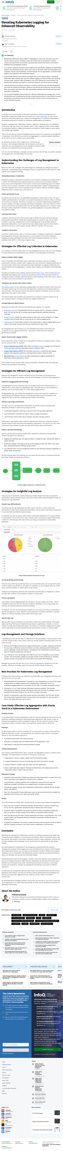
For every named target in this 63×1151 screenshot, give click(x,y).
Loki (5, 655)
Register (50, 1)
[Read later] (11, 51)
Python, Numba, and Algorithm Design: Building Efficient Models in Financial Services (13, 984)
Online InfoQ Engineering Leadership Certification (38, 1080)
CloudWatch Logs (36, 346)
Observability (51, 915)
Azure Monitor (19, 356)
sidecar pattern (9, 287)
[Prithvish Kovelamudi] (3, 36)
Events (4, 1072)
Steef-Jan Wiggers (9, 44)
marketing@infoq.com (7, 1147)
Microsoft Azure (9, 356)
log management (39, 663)
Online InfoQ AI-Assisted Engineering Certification (39, 1088)
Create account (6, 1064)
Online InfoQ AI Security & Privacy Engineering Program (40, 1066)
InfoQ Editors (5, 1077)
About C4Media (6, 1083)
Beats (56, 273)
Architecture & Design (30, 915)
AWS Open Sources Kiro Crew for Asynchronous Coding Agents (11, 971)
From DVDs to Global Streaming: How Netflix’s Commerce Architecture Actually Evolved (41, 977)
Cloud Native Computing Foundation (23, 920)
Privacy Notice (45, 1144)
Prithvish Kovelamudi (10, 36)
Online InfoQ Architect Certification (38, 1073)
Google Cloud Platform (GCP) (13, 351)
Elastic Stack (40, 273)
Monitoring (30, 918)
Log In (4, 1067)
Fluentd (38, 275)
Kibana (20, 516)
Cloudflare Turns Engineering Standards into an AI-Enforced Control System (17, 940)
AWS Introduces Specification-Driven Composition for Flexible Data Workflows (47, 938)
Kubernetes (43, 116)
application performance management (47, 920)
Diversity (4, 1093)
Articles (13, 15)
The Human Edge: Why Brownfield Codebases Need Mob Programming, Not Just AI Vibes (47, 949)
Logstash (23, 275)
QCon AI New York (39, 1098)
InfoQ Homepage (5, 15)
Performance (34, 923)
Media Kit (4, 1085)
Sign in (58, 1)
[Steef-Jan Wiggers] (3, 44)
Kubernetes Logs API (10, 310)
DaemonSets (8, 322)
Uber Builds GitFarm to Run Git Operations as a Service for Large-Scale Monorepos (16, 948)
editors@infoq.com (33, 1143)
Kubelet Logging (9, 317)
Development (16, 915)
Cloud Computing (47, 923)
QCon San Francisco (40, 1094)
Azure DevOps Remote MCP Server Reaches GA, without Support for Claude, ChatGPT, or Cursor (16, 952)
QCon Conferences (7, 1070)
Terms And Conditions (55, 1144)
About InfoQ (5, 1080)
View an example (17, 1002)
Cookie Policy (45, 1145)
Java (38, 918)
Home (3, 1061)
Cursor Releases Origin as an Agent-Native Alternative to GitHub (15, 936)
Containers (16, 923)
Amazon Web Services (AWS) (13, 346)
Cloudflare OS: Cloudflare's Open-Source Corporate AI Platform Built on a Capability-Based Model (47, 942)
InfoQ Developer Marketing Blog (9, 1090)
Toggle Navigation (3, 1)
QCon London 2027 (40, 1102)
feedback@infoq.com (6, 1143)
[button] (16, 1050)
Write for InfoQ (6, 1075)
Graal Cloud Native (18, 918)
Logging (25, 923)
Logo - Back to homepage (10, 1)
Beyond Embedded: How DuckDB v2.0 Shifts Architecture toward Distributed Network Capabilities (15, 944)
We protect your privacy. (8, 1053)
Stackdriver (36, 351)
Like (6, 51)
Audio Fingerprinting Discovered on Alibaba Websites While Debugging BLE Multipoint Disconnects (14, 977)
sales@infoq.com (19, 1143)
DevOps (4, 17)
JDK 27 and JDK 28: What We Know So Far (44, 935)
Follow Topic (55, 910)
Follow (59, 36)
